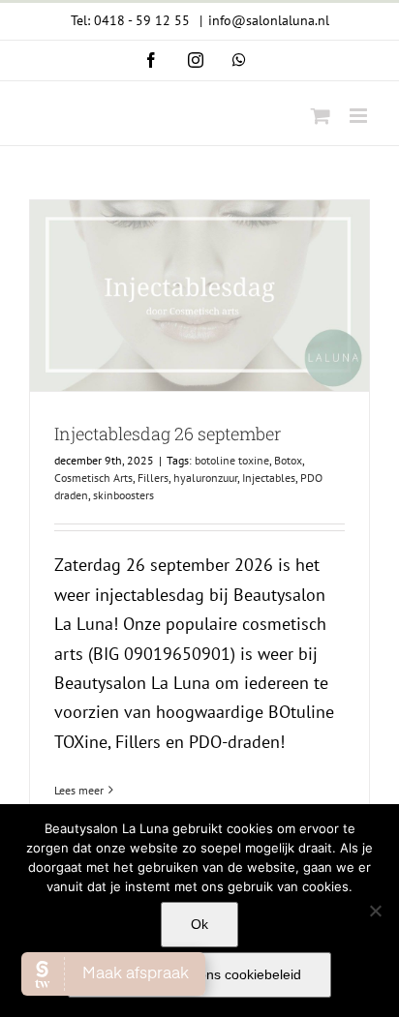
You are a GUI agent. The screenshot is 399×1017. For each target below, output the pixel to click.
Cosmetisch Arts (93, 477)
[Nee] (374, 910)
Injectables (268, 477)
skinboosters (123, 495)
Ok (199, 924)
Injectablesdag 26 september (167, 433)
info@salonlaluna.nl (268, 20)
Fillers (153, 477)
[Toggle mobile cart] (320, 115)
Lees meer (79, 790)
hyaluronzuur (205, 477)
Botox (288, 460)
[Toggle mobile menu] (360, 115)
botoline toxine (232, 460)
